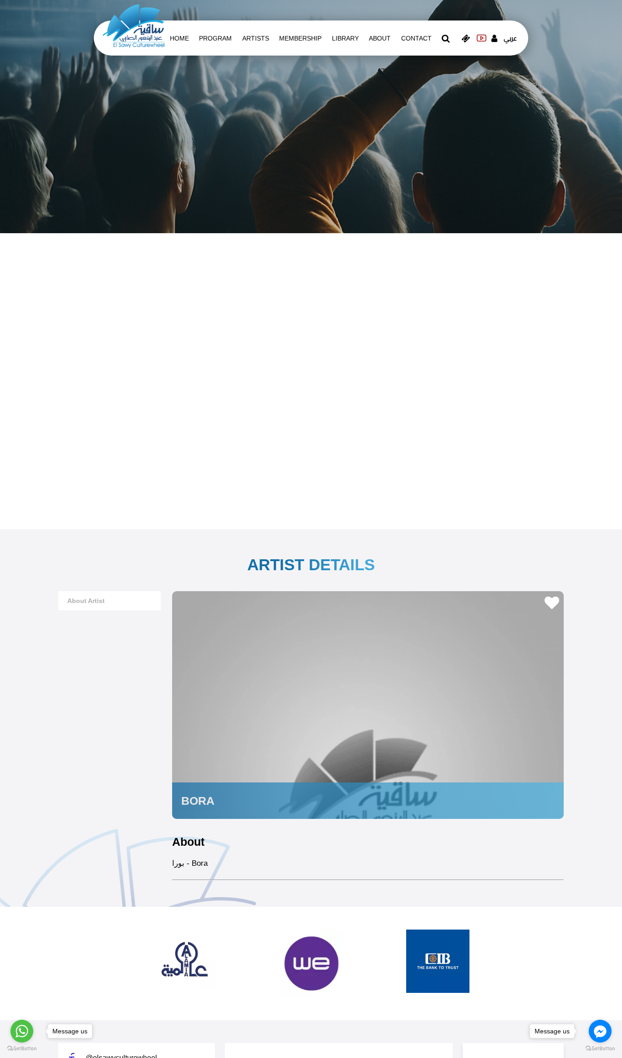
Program (215, 38)
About (380, 38)
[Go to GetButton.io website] (21, 1049)
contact (416, 38)
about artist (86, 600)
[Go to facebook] (600, 1031)
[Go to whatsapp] (21, 1031)
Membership (300, 38)
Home (179, 38)
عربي (510, 38)
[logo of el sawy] (133, 25)
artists (255, 38)
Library (345, 38)
